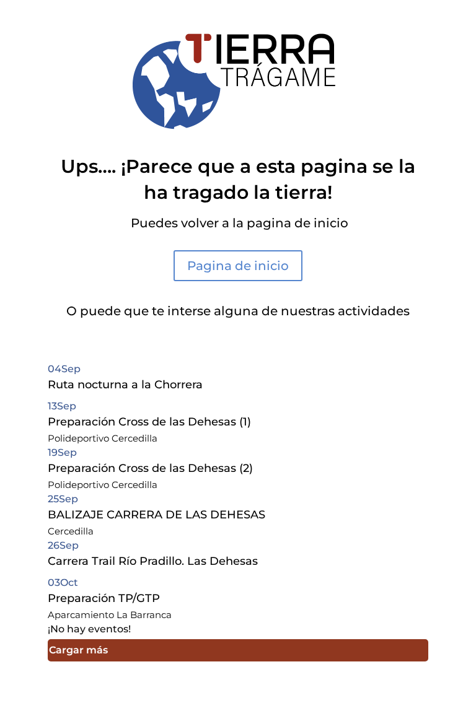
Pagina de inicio (238, 265)
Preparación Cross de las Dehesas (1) (149, 422)
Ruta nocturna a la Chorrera (125, 384)
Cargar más (78, 650)
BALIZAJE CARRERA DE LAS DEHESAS (156, 514)
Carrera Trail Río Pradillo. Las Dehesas (153, 561)
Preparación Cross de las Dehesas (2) (150, 468)
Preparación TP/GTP (104, 598)
